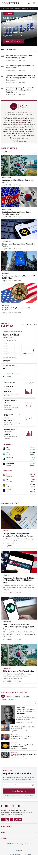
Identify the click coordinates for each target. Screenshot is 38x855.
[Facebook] (11, 819)
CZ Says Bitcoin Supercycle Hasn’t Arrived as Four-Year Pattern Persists (18, 534)
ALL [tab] (16, 340)
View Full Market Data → (29, 325)
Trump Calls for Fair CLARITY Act (21, 736)
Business (11, 699)
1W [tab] (7, 340)
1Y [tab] (13, 340)
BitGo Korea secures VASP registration (18, 671)
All (3, 696)
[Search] (29, 3)
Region (4, 699)
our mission (20, 122)
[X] (3, 819)
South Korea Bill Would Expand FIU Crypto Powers (18, 181)
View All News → (6, 152)
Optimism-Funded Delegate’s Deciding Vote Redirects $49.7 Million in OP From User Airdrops (20, 77)
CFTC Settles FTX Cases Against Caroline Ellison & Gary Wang (24, 755)
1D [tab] (4, 340)
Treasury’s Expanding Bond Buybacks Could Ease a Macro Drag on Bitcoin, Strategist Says (20, 90)
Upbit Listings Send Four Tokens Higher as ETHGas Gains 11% (18, 20)
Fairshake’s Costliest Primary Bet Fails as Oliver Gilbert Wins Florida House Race (18, 580)
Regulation (17, 696)
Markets (9, 696)
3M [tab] (10, 340)
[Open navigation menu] (34, 3)
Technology (26, 696)
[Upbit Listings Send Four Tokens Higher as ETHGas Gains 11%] (19, 29)
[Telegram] (20, 819)
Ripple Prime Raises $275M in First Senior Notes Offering (22, 745)
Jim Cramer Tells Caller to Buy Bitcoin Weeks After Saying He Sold (20, 56)
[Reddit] (16, 819)
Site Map (19, 850)
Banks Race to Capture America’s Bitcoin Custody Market (17, 309)
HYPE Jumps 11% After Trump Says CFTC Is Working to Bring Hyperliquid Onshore (18, 626)
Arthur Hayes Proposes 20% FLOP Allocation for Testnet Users (25, 711)
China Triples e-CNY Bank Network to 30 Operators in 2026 (23, 728)
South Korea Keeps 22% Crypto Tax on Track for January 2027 (16, 213)
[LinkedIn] (7, 819)
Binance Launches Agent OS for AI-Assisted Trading (18, 245)
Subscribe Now (19, 791)
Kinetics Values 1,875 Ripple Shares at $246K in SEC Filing (18, 277)
